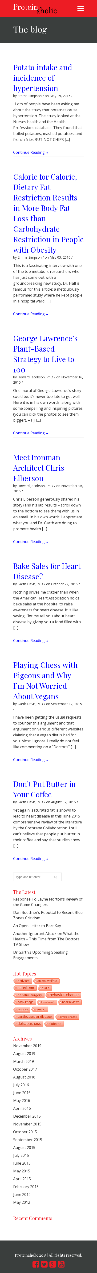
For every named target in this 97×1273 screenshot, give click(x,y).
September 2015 (27, 1139)
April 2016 (22, 1108)
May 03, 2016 (60, 257)
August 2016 (24, 1077)
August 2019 (24, 1053)
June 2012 (22, 1194)
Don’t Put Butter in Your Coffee (44, 789)
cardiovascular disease (35, 1016)
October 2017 (25, 1069)
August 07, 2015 (63, 802)
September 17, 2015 (66, 704)
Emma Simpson (30, 95)
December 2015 (27, 1116)
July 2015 (21, 1155)
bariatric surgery (30, 995)
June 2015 (22, 1163)
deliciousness (29, 1024)
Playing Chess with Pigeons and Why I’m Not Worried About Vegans (45, 680)
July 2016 (21, 1084)
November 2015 (27, 1124)
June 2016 (22, 1092)
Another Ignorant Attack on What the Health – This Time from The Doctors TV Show (46, 939)
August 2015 (24, 1147)
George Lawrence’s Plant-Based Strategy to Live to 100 (45, 353)
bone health (47, 1002)
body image (25, 1002)
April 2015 (22, 1178)
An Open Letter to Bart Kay (37, 925)
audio (45, 988)
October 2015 (25, 1131)
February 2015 (26, 1186)
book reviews (70, 1002)
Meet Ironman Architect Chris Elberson (38, 467)
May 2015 (21, 1171)
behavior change (64, 995)
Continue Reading (29, 152)
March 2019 (23, 1061)
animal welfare (47, 981)
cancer (41, 1009)
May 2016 (21, 1100)
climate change (68, 1016)
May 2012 (21, 1202)
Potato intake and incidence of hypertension (42, 77)
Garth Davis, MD (30, 584)
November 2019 (27, 1045)
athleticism (26, 988)
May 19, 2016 (60, 95)
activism (24, 981)
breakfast (23, 1009)
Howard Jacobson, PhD (35, 377)
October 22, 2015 (64, 584)
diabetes (54, 1024)
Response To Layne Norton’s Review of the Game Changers (48, 902)
